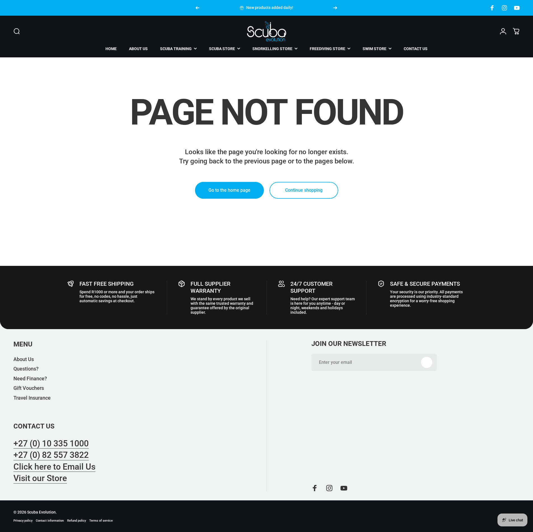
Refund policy (76, 520)
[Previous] (197, 8)
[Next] (335, 8)
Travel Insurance (32, 398)
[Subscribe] (426, 362)
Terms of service (101, 520)
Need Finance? (30, 378)
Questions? (26, 369)
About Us (23, 359)
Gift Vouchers (28, 388)
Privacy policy (22, 520)
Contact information (50, 520)
